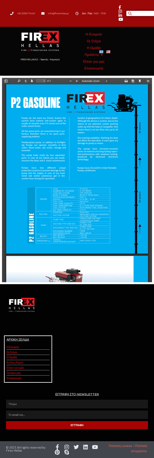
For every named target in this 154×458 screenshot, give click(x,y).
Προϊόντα (92, 55)
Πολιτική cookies (120, 446)
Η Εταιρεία (94, 34)
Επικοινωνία (93, 68)
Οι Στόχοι (94, 41)
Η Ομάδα (94, 48)
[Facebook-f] (57, 447)
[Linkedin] (85, 447)
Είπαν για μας (93, 61)
